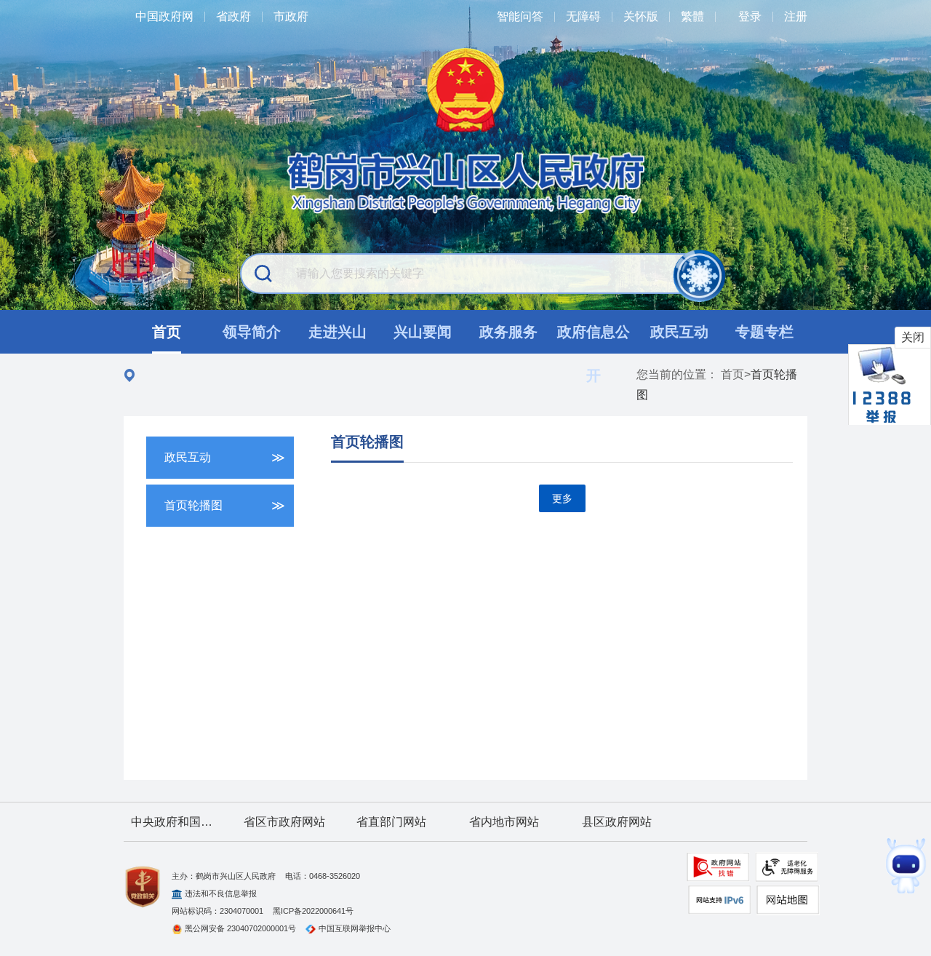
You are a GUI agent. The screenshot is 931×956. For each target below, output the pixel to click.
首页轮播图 (367, 442)
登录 (750, 16)
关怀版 (640, 16)
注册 (795, 16)
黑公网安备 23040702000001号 (240, 928)
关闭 (912, 337)
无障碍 (583, 16)
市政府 (290, 16)
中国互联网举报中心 (355, 928)
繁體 (692, 16)
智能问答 (520, 16)
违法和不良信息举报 (221, 893)
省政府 (233, 16)
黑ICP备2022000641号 (313, 911)
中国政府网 (164, 16)
